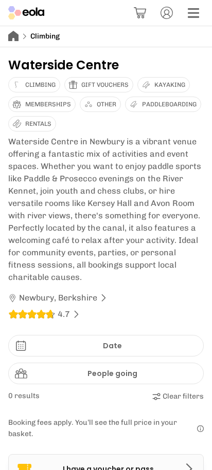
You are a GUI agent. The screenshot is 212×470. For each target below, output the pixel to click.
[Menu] (193, 13)
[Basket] (140, 13)
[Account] (166, 13)
